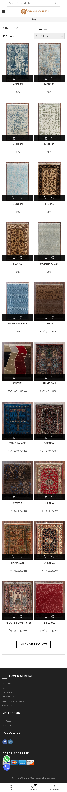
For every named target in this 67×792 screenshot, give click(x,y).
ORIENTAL (49, 443)
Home (8, 28)
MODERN (17, 84)
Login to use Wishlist (21, 78)
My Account (7, 721)
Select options (14, 78)
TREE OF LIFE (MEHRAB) (17, 623)
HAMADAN (49, 383)
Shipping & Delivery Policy (14, 701)
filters (9, 36)
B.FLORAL (49, 623)
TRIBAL (50, 324)
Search (56, 3)
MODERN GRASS (49, 264)
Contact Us (7, 705)
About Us (6, 683)
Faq (4, 688)
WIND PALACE (17, 443)
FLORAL (49, 204)
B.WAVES (18, 383)
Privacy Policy (8, 697)
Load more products (33, 644)
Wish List (6, 725)
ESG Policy (7, 692)
